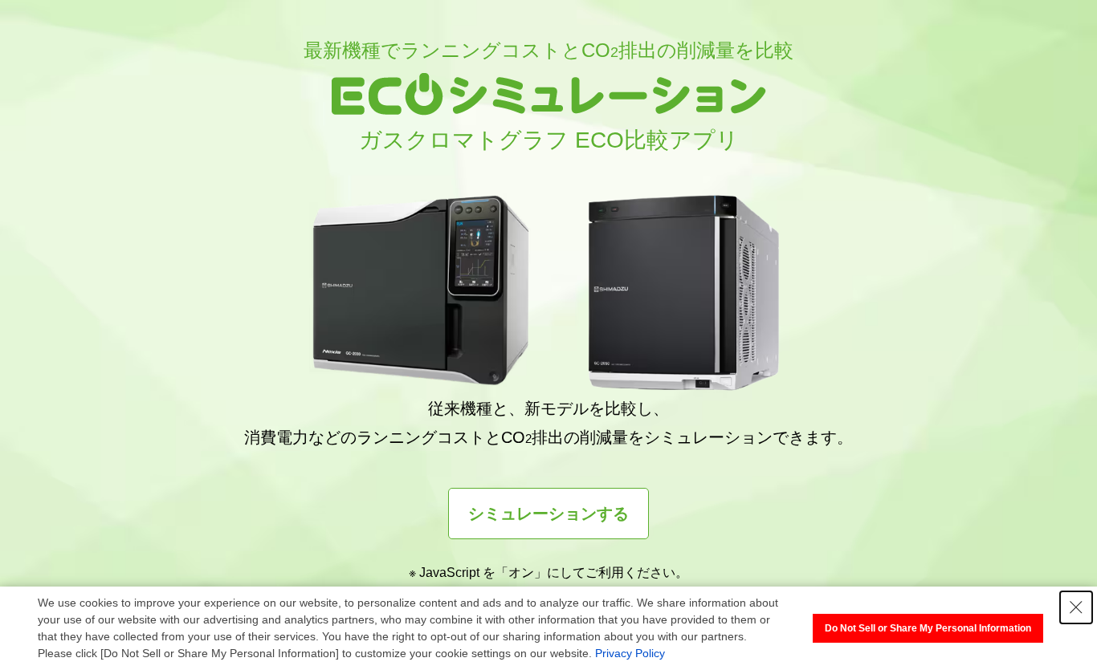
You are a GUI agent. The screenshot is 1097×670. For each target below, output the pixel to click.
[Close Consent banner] (1076, 607)
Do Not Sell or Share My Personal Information (928, 628)
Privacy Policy (630, 653)
